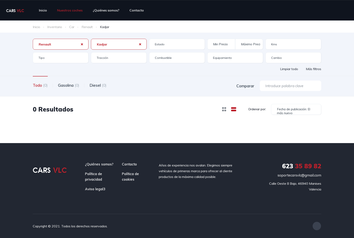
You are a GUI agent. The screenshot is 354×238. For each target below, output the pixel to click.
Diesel (98, 85)
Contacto (136, 10)
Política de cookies (130, 176)
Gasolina (68, 85)
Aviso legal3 (95, 189)
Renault (87, 27)
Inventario (54, 27)
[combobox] (60, 44)
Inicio (43, 10)
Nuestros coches (70, 10)
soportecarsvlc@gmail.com (299, 175)
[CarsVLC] (15, 10)
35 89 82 (301, 166)
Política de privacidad (93, 176)
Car (71, 27)
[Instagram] (317, 226)
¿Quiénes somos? (106, 10)
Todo (40, 85)
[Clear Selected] (82, 44)
